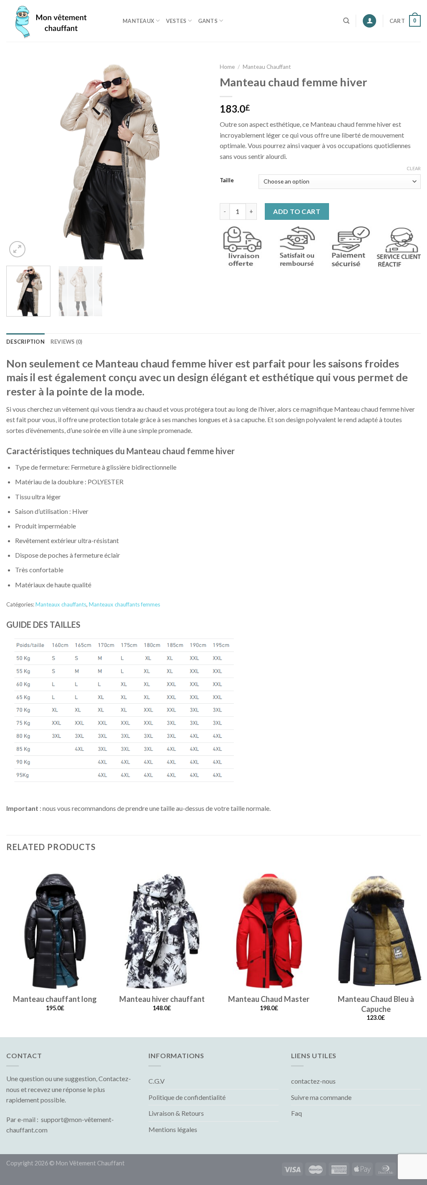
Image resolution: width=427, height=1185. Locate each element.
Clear (414, 168)
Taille (227, 181)
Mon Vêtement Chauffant (90, 1163)
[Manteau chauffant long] (55, 931)
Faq (296, 1113)
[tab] (25, 341)
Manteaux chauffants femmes (124, 604)
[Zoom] (17, 249)
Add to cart (296, 211)
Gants (208, 21)
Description (25, 341)
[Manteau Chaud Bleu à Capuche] (375, 931)
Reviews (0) (66, 341)
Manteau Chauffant (267, 66)
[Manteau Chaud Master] (269, 931)
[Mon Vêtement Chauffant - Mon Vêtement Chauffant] (58, 21)
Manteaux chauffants (60, 604)
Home (227, 66)
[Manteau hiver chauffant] (162, 931)
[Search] (346, 21)
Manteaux (138, 21)
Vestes (176, 21)
